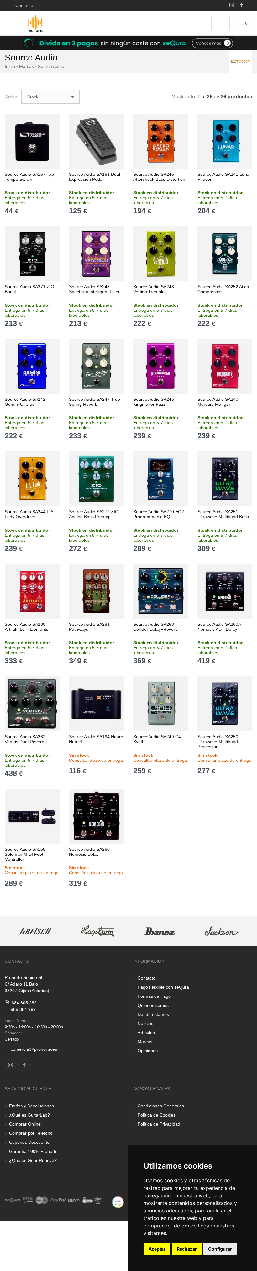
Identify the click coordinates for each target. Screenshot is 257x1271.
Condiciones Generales (161, 1105)
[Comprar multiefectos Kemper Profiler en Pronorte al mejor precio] (222, 931)
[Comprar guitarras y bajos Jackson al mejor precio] (159, 931)
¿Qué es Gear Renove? (33, 1160)
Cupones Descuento (29, 1142)
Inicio (10, 66)
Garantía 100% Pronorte (33, 1151)
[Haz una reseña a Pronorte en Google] (118, 1201)
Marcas (145, 1041)
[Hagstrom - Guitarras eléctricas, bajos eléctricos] (36, 931)
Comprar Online (25, 1124)
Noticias (145, 1023)
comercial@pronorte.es (34, 1049)
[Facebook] (241, 5)
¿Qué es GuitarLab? (29, 1114)
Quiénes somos (153, 1005)
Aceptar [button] (157, 1249)
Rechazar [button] (187, 1249)
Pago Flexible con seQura (163, 987)
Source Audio (51, 66)
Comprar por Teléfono (31, 1133)
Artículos (146, 1032)
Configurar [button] (220, 1249)
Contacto (23, 5)
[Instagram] (231, 5)
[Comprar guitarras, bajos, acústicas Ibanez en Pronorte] (98, 931)
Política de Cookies (157, 1114)
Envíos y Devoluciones (31, 1105)
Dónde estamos (153, 1014)
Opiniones (148, 1050)
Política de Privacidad (159, 1124)
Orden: (11, 96)
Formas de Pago (154, 996)
